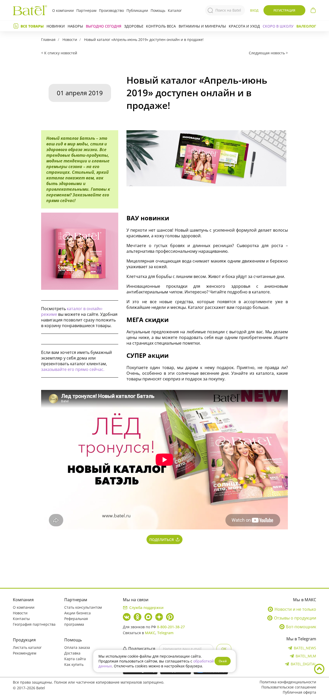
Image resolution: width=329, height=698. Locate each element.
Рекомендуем (24, 653)
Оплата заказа (77, 647)
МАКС (150, 632)
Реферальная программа (76, 621)
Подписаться (141, 648)
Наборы (75, 26)
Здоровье (133, 26)
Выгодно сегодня (103, 26)
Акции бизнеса (77, 612)
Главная (48, 39)
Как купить (74, 664)
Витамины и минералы (202, 26)
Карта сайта (75, 658)
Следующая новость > (268, 52)
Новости (69, 39)
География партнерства (34, 624)
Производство (111, 10)
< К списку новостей (59, 52)
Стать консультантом (83, 607)
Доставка (72, 653)
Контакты (21, 618)
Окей (223, 661)
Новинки (56, 26)
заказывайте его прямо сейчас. (72, 369)
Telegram (165, 632)
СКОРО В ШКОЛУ (278, 26)
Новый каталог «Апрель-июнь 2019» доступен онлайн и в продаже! (144, 39)
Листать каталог (27, 647)
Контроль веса (161, 26)
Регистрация (284, 10)
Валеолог (306, 26)
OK (223, 648)
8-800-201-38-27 (171, 626)
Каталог (175, 10)
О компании (63, 10)
